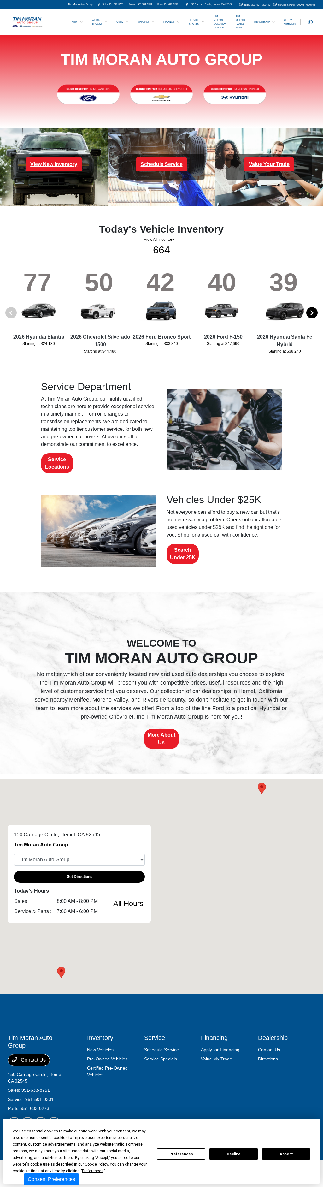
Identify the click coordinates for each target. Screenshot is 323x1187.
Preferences (181, 1154)
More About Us (161, 738)
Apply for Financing (220, 1049)
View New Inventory (53, 164)
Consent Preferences (51, 1179)
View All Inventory (159, 239)
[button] (61, 972)
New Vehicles (100, 1049)
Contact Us (33, 1060)
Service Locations (57, 463)
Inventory (100, 1037)
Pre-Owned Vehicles (107, 1058)
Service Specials (160, 1058)
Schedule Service (162, 164)
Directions (268, 1058)
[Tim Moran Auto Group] (36, 21)
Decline (234, 1154)
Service (154, 1037)
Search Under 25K (183, 553)
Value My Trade (216, 1058)
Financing (214, 1037)
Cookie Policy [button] (96, 1164)
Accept (286, 1154)
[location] (187, 4)
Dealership (273, 1037)
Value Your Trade (269, 164)
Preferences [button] (92, 1171)
